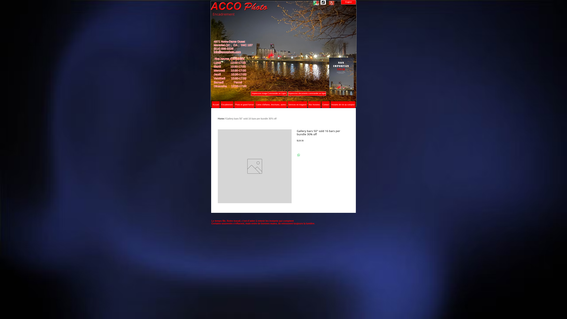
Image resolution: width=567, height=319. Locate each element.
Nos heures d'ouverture (229, 58)
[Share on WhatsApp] (298, 155)
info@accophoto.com (227, 51)
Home (221, 118)
